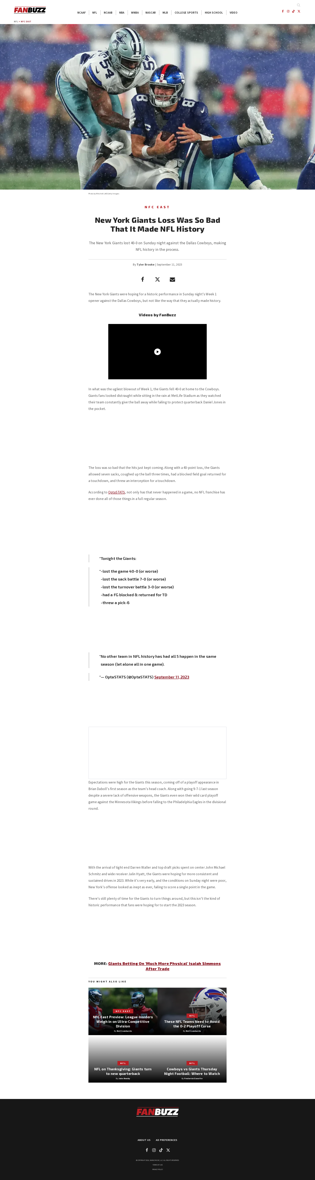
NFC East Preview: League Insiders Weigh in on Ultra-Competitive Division (123, 1021)
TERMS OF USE (158, 1165)
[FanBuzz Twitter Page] (299, 11)
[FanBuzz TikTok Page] (294, 11)
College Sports (186, 12)
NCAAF (81, 12)
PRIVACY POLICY (157, 1169)
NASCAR (151, 12)
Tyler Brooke (145, 264)
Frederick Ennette (193, 1078)
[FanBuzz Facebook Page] (283, 11)
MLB (165, 12)
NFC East (26, 21)
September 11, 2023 (171, 676)
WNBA (135, 12)
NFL (94, 12)
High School (214, 12)
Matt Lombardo (124, 1031)
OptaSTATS (116, 492)
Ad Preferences (166, 1140)
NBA (122, 12)
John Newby (124, 1078)
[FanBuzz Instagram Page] (288, 11)
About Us (144, 1140)
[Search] (298, 5)
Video (234, 12)
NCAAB (108, 12)
